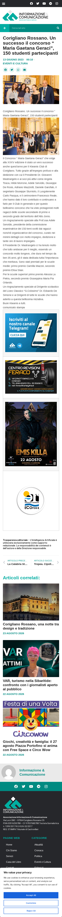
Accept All (31, 895)
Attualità (38, 844)
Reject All (31, 911)
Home (9, 844)
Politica (38, 856)
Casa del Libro (13, 862)
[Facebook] (31, 3)
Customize (31, 903)
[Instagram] (57, 3)
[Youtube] (44, 3)
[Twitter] (38, 3)
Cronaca (38, 850)
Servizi (9, 856)
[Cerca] (58, 28)
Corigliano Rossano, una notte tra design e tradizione (31, 626)
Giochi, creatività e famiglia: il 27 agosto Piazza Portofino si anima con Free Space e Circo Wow (30, 746)
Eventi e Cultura (15, 63)
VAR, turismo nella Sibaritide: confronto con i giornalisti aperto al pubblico (30, 685)
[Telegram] (50, 3)
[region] (31, 892)
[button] (3, 3)
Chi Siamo (11, 850)
